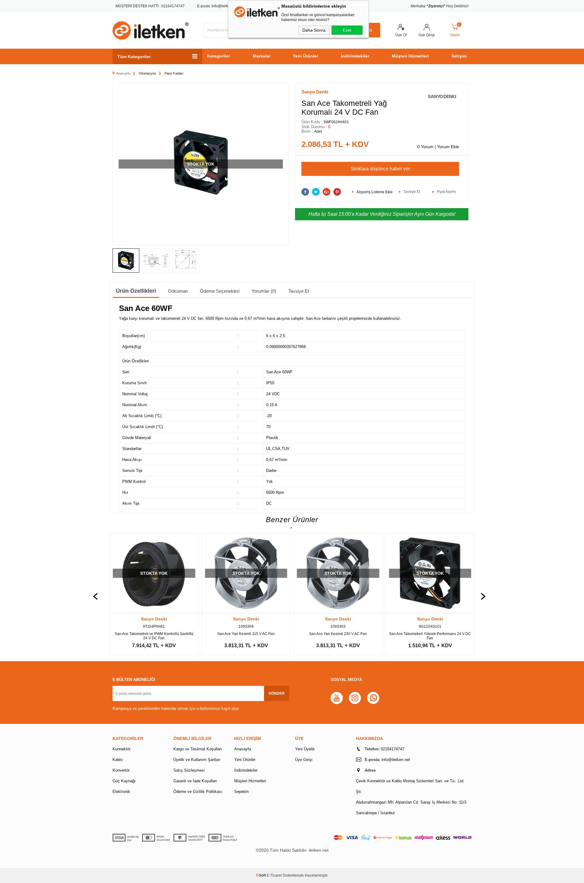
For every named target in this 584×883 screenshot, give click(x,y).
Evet (347, 30)
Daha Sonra (313, 30)
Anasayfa (242, 749)
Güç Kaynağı (124, 781)
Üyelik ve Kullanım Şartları (197, 759)
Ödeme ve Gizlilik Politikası (197, 791)
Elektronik (121, 791)
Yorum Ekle (448, 146)
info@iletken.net (225, 6)
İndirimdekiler (355, 56)
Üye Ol (401, 35)
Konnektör (121, 749)
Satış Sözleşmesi (189, 770)
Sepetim (241, 791)
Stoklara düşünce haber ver (380, 168)
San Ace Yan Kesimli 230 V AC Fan (338, 634)
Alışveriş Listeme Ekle (374, 192)
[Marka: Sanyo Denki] (442, 97)
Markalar (261, 56)
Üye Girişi (427, 35)
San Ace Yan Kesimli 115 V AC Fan (246, 634)
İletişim (459, 56)
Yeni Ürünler (305, 56)
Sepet (455, 30)
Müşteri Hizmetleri (410, 56)
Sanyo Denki (154, 618)
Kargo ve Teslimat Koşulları (197, 749)
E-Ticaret (274, 875)
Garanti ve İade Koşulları (195, 781)
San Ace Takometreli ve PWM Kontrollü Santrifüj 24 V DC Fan (154, 636)
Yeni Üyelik (305, 749)
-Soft (261, 875)
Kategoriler (218, 56)
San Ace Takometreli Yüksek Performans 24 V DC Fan (430, 636)
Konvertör (121, 770)
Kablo (118, 759)
